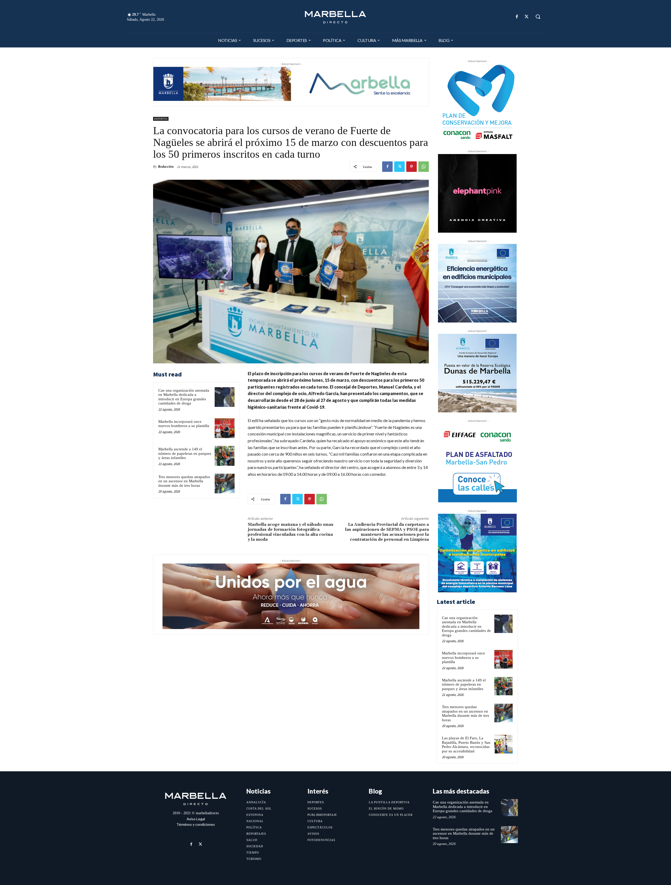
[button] (538, 16)
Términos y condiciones (195, 824)
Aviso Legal (196, 819)
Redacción (166, 166)
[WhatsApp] (423, 166)
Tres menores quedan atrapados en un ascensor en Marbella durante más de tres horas (184, 481)
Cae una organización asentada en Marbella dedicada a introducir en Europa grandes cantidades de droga (183, 397)
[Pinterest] (411, 166)
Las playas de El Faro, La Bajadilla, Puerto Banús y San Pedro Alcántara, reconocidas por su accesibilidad (466, 744)
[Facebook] (517, 16)
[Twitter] (526, 16)
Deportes (160, 119)
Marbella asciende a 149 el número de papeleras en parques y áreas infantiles (184, 453)
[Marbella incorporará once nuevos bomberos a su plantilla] (225, 428)
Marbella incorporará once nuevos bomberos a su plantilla (183, 423)
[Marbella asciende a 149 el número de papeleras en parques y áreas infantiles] (225, 456)
